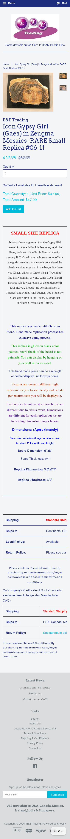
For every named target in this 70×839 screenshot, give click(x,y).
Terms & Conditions (35, 733)
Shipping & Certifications (35, 738)
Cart (64, 3)
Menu (11, 3)
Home (6, 64)
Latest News (35, 680)
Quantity (8, 166)
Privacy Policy (35, 743)
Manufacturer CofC (35, 699)
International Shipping (35, 687)
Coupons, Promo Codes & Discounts (35, 728)
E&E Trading (33, 823)
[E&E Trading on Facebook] (35, 767)
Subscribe (57, 794)
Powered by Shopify (54, 823)
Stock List (35, 693)
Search (35, 718)
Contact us (35, 748)
